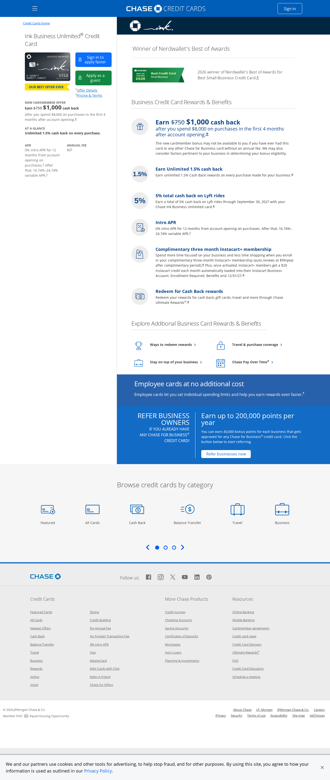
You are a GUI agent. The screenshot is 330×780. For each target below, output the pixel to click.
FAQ (235, 660)
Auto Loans (173, 652)
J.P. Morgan (264, 709)
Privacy (220, 715)
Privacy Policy (98, 771)
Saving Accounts (176, 628)
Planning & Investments (182, 660)
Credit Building (100, 620)
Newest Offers (40, 628)
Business (283, 522)
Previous (147, 547)
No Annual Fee (100, 628)
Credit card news (244, 636)
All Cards (93, 522)
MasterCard (98, 660)
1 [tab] (157, 547)
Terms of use (256, 715)
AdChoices (317, 715)
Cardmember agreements (250, 628)
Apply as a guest (99, 78)
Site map (298, 715)
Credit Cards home (36, 23)
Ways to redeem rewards (179, 344)
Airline (34, 677)
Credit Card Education (248, 668)
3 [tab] (174, 547)
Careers (319, 709)
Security (236, 715)
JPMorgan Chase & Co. (293, 709)
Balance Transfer (187, 522)
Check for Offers (101, 685)
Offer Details (87, 90)
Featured (48, 522)
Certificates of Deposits (181, 636)
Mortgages (172, 644)
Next (182, 547)
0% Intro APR (99, 644)
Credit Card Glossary (247, 644)
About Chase (242, 709)
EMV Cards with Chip (105, 668)
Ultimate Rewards (245, 652)
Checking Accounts (178, 620)
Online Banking (243, 612)
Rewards (36, 668)
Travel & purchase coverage (261, 344)
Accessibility (278, 715)
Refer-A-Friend (100, 677)
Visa (93, 652)
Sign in (293, 8)
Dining (94, 612)
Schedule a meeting (246, 677)
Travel (239, 522)
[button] (322, 767)
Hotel (34, 685)
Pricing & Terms (89, 95)
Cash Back (137, 522)
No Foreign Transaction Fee (109, 636)
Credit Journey (175, 612)
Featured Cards (41, 612)
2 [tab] (165, 547)
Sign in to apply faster (98, 60)
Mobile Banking (243, 620)
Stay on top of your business (179, 361)
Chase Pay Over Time (261, 361)
